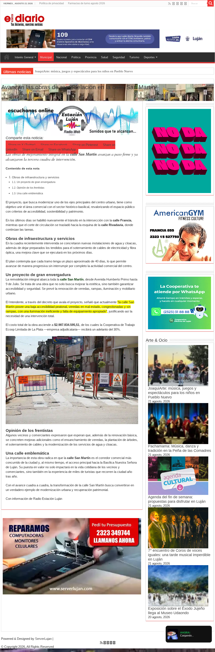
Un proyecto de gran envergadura (36, 182)
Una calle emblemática (30, 193)
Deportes (149, 57)
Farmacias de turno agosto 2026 (86, 3)
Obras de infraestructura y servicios (35, 177)
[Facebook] (173, 3)
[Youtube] (181, 3)
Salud (104, 57)
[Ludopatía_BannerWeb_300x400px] (179, 150)
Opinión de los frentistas (30, 187)
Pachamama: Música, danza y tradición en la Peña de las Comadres (179, 448)
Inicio (6, 56)
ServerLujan (43, 638)
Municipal (46, 57)
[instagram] (185, 3)
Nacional (61, 57)
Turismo (134, 57)
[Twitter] (177, 3)
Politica (75, 57)
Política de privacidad (51, 3)
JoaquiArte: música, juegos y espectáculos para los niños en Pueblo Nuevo (84, 71)
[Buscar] (210, 3)
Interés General (24, 57)
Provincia (90, 57)
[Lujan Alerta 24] (107, 38)
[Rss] (169, 3)
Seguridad (119, 57)
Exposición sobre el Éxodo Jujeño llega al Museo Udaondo (176, 610)
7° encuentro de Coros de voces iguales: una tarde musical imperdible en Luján (179, 554)
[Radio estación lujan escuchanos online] (72, 120)
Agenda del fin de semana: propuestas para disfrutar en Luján (177, 499)
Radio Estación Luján (47, 498)
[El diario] (24, 19)
